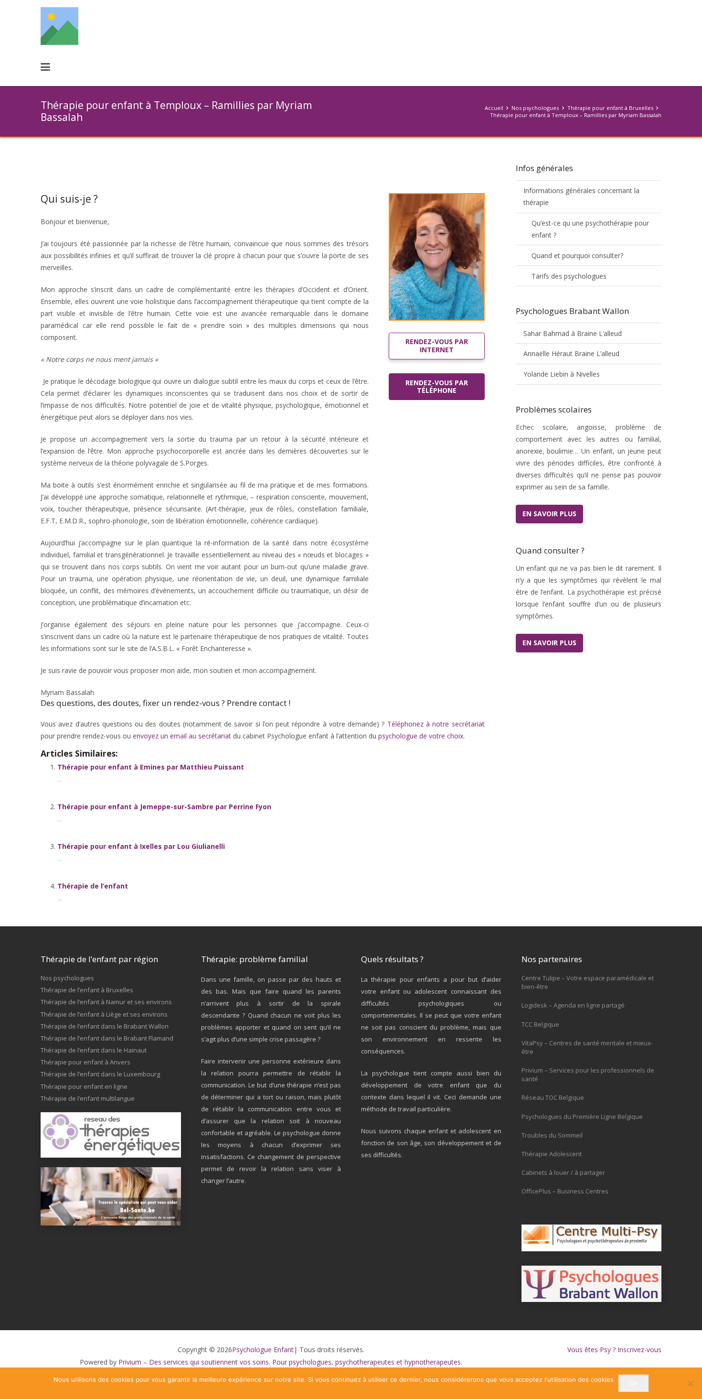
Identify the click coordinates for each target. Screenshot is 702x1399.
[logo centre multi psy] (591, 1238)
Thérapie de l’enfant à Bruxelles (87, 990)
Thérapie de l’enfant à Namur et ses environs (106, 1002)
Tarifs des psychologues (569, 276)
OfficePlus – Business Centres (564, 1191)
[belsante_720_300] (111, 1196)
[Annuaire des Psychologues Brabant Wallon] (591, 1284)
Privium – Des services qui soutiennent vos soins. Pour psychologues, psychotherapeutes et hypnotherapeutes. (290, 1361)
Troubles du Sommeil (552, 1135)
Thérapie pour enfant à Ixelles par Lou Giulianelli (141, 846)
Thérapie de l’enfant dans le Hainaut (94, 1050)
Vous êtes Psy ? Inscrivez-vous (614, 1349)
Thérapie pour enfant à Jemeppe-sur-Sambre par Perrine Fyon (164, 806)
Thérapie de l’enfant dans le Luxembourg (100, 1074)
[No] (690, 1383)
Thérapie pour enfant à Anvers (85, 1062)
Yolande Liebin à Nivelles (561, 374)
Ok (633, 1383)
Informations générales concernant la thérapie (581, 196)
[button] (45, 67)
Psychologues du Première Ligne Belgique (582, 1116)
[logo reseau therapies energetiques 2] (111, 1135)
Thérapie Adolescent (551, 1154)
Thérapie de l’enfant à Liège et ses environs (104, 1014)
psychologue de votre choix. (421, 735)
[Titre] (59, 26)
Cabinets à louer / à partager (563, 1172)
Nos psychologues (67, 978)
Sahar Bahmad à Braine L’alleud (572, 333)
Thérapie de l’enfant (92, 885)
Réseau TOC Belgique (552, 1097)
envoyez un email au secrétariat (182, 735)
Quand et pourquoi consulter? (577, 255)
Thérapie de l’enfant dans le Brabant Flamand (107, 1038)
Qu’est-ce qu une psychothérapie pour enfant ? (590, 228)
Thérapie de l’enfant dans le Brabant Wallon (105, 1026)
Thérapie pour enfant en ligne (84, 1086)
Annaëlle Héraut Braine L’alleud (571, 353)
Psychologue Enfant (263, 1349)
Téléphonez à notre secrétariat (436, 723)
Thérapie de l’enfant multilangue (88, 1098)
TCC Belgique (540, 1024)
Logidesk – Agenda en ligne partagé (573, 1005)
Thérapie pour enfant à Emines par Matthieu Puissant (150, 766)
